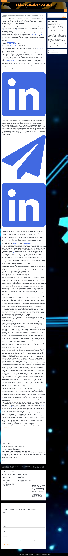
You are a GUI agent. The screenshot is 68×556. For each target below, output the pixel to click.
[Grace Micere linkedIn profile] (24, 119)
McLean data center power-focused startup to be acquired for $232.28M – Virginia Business (56, 28)
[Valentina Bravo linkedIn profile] (24, 230)
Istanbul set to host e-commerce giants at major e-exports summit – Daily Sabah (43, 0)
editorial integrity (6, 30)
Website (5, 536)
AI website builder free (16, 252)
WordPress (49, 554)
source (3, 460)
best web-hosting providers (10, 60)
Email (4, 531)
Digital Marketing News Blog (34, 4)
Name (4, 526)
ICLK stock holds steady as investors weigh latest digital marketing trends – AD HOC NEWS (57, 45)
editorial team (16, 243)
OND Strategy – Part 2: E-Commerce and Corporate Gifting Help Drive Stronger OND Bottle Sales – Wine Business (9, 477)
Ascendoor (40, 554)
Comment (5, 512)
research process (17, 30)
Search (49, 14)
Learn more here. (40, 48)
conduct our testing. (37, 34)
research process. (28, 243)
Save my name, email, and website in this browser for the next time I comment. (23, 541)
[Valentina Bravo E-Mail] (24, 179)
